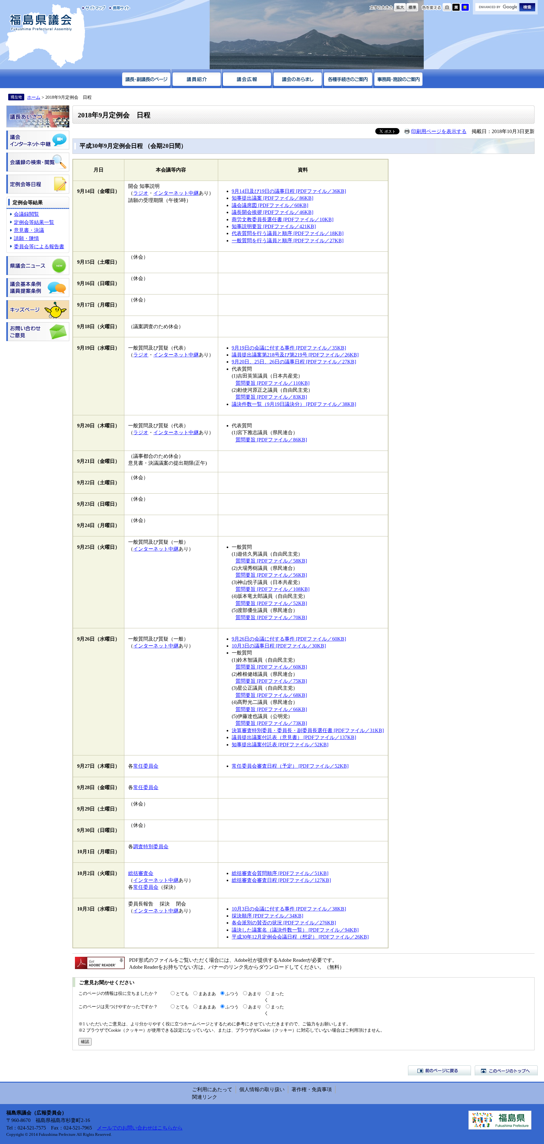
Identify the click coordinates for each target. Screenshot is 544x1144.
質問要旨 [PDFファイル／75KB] (271, 681)
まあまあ (207, 993)
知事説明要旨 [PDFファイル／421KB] (274, 226)
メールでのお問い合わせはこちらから (140, 1127)
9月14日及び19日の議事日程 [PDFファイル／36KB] (289, 191)
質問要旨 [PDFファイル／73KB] (271, 723)
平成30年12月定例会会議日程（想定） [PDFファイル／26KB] (300, 936)
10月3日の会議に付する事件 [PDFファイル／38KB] (289, 908)
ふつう (232, 993)
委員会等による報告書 (39, 246)
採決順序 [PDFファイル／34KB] (267, 915)
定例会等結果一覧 (34, 222)
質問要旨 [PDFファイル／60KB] (271, 667)
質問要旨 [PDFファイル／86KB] (271, 439)
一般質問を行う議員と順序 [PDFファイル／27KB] (287, 240)
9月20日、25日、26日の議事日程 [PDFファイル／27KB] (294, 361)
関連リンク (204, 1097)
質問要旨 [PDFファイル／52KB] (271, 603)
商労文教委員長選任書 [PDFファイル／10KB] (282, 219)
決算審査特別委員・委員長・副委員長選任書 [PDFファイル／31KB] (308, 730)
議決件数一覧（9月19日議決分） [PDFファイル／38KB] (294, 404)
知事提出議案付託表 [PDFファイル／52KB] (280, 744)
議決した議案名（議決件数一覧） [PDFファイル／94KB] (295, 930)
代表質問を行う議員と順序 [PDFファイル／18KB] (287, 233)
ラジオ (140, 193)
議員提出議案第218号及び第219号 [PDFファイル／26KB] (295, 354)
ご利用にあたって (212, 1089)
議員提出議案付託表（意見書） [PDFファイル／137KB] (294, 737)
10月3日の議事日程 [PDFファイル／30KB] (279, 645)
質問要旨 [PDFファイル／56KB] (271, 575)
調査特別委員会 (150, 846)
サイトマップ (94, 7)
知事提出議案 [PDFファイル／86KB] (272, 198)
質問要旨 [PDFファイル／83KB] (271, 397)
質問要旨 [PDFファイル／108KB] (272, 589)
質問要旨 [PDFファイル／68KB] (271, 695)
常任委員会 (145, 766)
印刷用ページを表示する (439, 131)
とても (182, 993)
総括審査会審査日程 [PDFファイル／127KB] (281, 880)
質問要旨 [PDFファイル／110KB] (272, 383)
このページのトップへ (506, 1070)
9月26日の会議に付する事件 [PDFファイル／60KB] (289, 639)
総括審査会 (140, 873)
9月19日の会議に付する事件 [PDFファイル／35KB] (289, 347)
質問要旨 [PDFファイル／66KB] (271, 709)
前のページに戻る (439, 1070)
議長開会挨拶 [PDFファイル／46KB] (272, 212)
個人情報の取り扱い (262, 1089)
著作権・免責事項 (312, 1089)
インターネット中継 (176, 193)
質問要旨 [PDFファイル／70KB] (271, 617)
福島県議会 (40, 23)
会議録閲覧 (26, 214)
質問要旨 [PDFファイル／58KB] (271, 561)
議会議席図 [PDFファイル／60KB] (270, 205)
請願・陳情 (26, 238)
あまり (254, 993)
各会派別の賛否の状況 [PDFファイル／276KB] (284, 922)
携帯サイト (118, 7)
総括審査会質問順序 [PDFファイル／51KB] (280, 873)
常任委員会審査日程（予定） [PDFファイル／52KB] (290, 766)
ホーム (33, 97)
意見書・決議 (29, 230)
